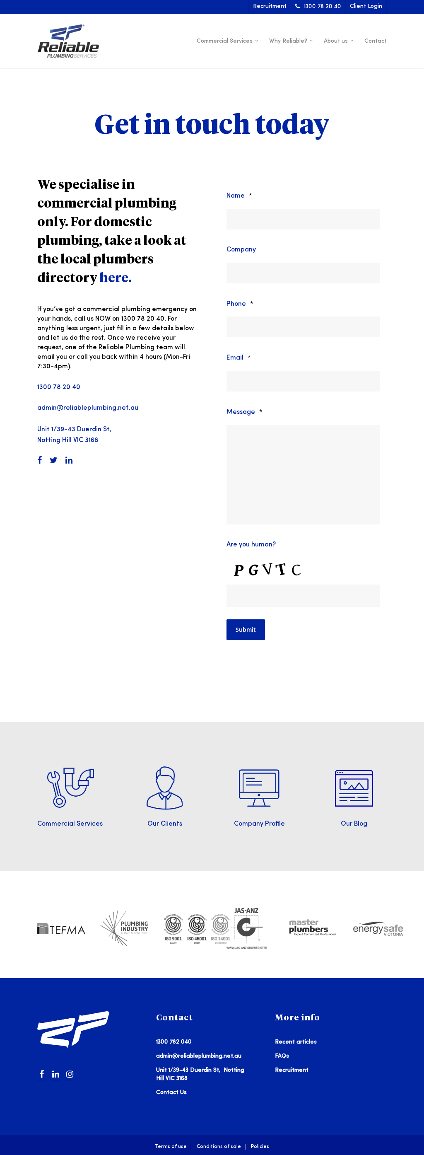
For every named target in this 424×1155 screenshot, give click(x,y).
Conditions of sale (219, 1146)
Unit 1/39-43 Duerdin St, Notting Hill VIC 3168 (200, 1074)
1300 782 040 (174, 1042)
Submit (246, 629)
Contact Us (171, 1092)
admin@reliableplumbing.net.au (87, 408)
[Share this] (42, 461)
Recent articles (296, 1042)
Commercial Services (225, 41)
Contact (375, 41)
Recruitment (270, 6)
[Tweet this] (57, 461)
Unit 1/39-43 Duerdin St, (74, 429)
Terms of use (171, 1146)
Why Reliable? (288, 41)
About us (336, 41)
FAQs (282, 1056)
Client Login (366, 6)
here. (115, 279)
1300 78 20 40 (322, 7)
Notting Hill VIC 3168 (68, 440)
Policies (260, 1146)
